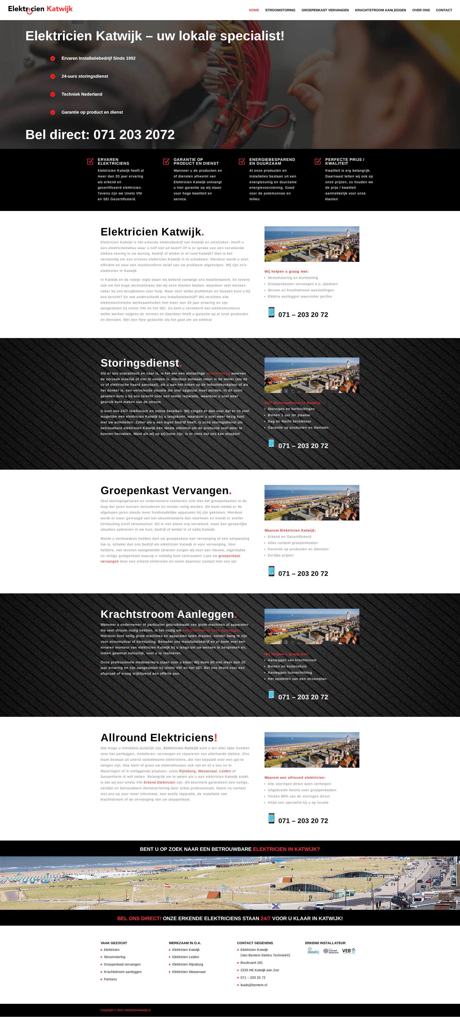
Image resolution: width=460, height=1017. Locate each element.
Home (254, 10)
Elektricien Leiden (185, 957)
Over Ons (421, 10)
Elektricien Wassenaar (189, 972)
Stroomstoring (280, 10)
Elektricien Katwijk (186, 950)
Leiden (225, 771)
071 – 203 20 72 (303, 314)
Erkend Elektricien (159, 782)
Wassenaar (207, 771)
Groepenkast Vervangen (325, 10)
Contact (444, 10)
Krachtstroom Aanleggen (380, 10)
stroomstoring (218, 373)
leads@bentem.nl (254, 985)
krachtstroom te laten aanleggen (211, 630)
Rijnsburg (187, 771)
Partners (110, 979)
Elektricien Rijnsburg (187, 964)
